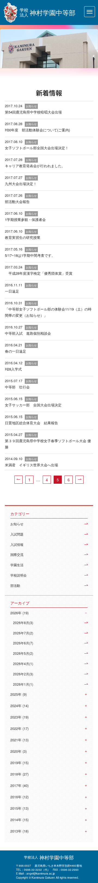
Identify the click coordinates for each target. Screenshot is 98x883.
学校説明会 (18, 575)
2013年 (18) (19, 831)
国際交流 (16, 554)
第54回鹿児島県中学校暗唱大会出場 (33, 112)
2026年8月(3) (23, 622)
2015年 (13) (19, 808)
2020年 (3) (18, 751)
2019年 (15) (19, 762)
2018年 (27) (19, 774)
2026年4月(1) (23, 663)
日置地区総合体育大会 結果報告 (31, 422)
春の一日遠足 (15, 351)
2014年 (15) (19, 819)
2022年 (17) (19, 728)
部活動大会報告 (17, 201)
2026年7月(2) (23, 633)
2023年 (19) (19, 717)
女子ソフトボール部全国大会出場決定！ (37, 147)
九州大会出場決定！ (21, 183)
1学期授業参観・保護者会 (25, 219)
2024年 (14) (19, 705)
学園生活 (16, 564)
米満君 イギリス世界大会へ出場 (31, 464)
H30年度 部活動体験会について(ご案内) (37, 129)
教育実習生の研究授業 (22, 237)
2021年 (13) (19, 740)
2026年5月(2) (23, 653)
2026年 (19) (19, 612)
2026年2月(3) (23, 674)
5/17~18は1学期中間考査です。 (30, 255)
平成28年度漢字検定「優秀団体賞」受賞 (38, 273)
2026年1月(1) (23, 684)
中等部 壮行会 (17, 387)
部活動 (15, 585)
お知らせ (16, 523)
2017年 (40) (19, 785)
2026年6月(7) (23, 643)
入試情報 (16, 544)
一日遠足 (12, 291)
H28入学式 (13, 369)
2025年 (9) (18, 694)
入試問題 (16, 534)
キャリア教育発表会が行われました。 (35, 165)
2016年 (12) (19, 797)
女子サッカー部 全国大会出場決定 (33, 404)
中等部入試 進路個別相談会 (28, 333)
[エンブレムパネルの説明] (10, 12)
